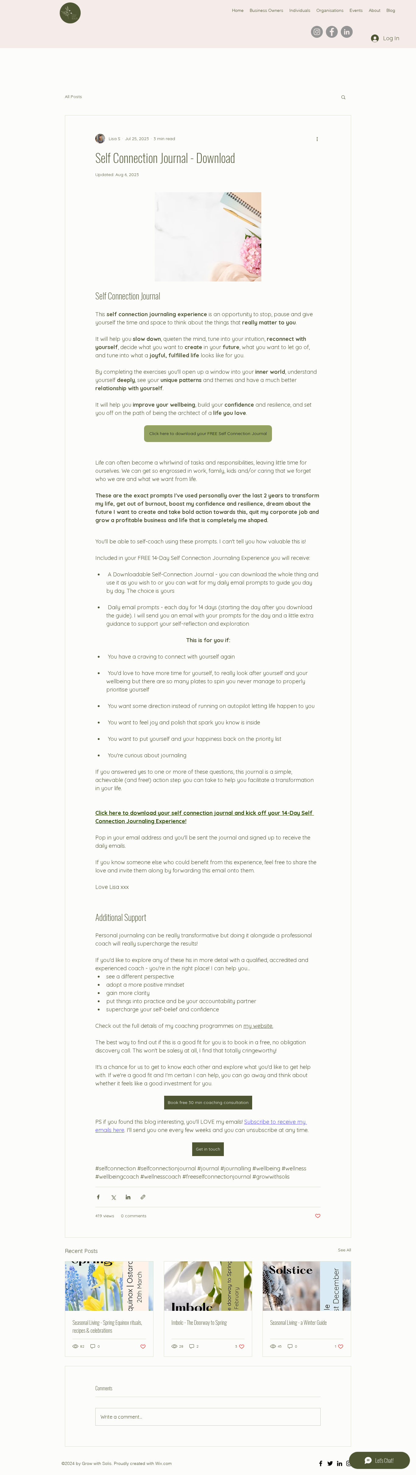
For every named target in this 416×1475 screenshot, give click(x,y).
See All (344, 1250)
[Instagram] (317, 32)
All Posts (73, 96)
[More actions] (317, 138)
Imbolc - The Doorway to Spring (199, 1322)
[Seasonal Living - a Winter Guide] (307, 1286)
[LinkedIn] (347, 32)
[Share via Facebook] (98, 1197)
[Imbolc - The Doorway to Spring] (208, 1286)
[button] (343, 96)
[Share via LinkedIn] (128, 1197)
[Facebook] (332, 32)
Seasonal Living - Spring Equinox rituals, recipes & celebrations (107, 1326)
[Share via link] (143, 1197)
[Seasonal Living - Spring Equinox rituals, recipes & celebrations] (109, 1286)
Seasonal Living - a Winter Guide (298, 1322)
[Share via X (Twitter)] (113, 1197)
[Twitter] (330, 1463)
